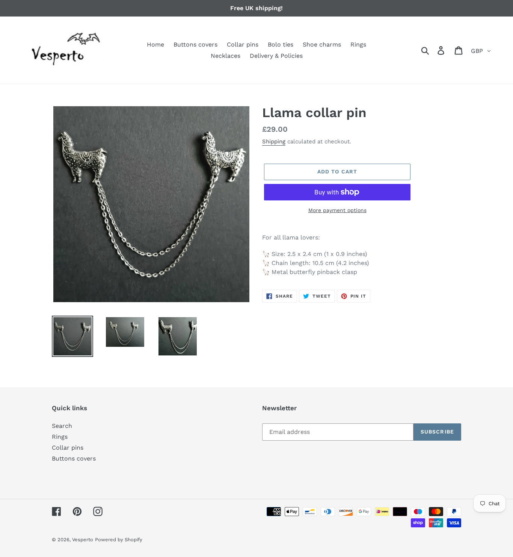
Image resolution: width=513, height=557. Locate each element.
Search (62, 425)
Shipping (273, 141)
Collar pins (67, 447)
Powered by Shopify (118, 539)
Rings (60, 436)
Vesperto (82, 539)
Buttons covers (74, 458)
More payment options (337, 210)
